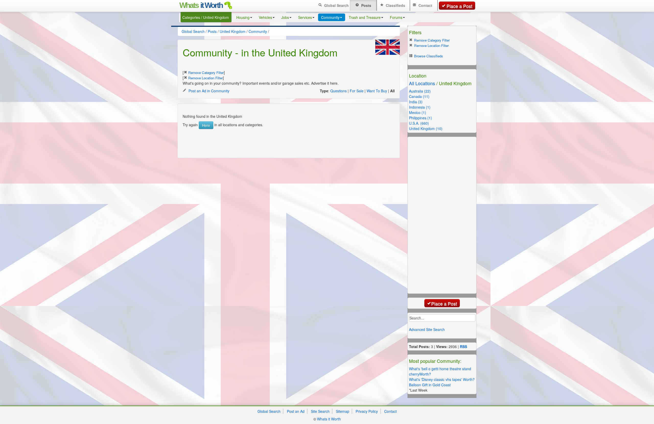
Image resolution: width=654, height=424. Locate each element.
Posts (365, 5)
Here (206, 125)
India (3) (416, 101)
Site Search (320, 411)
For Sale (357, 90)
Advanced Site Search (427, 329)
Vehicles (265, 17)
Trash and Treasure (365, 17)
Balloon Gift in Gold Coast (430, 384)
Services (305, 17)
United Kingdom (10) (425, 128)
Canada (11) (419, 96)
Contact (424, 5)
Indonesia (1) (419, 107)
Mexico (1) (417, 112)
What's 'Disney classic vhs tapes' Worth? (442, 379)
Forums (396, 17)
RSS (463, 346)
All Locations (422, 83)
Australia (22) (420, 91)
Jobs (285, 17)
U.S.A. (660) (419, 123)
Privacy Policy (367, 411)
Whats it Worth (329, 418)
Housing (243, 17)
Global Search (336, 5)
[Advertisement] (283, 140)
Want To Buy (377, 90)
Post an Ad (296, 411)
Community (330, 17)
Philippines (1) (420, 117)
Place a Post (459, 6)
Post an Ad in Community (208, 90)
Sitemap (342, 411)
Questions (338, 90)
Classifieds (395, 5)
